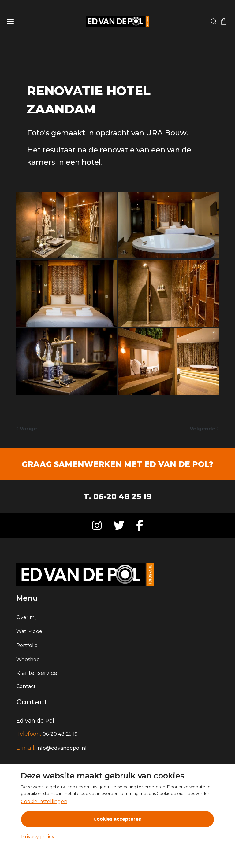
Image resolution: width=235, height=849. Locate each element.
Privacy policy (37, 837)
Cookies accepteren (117, 819)
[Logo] (117, 21)
